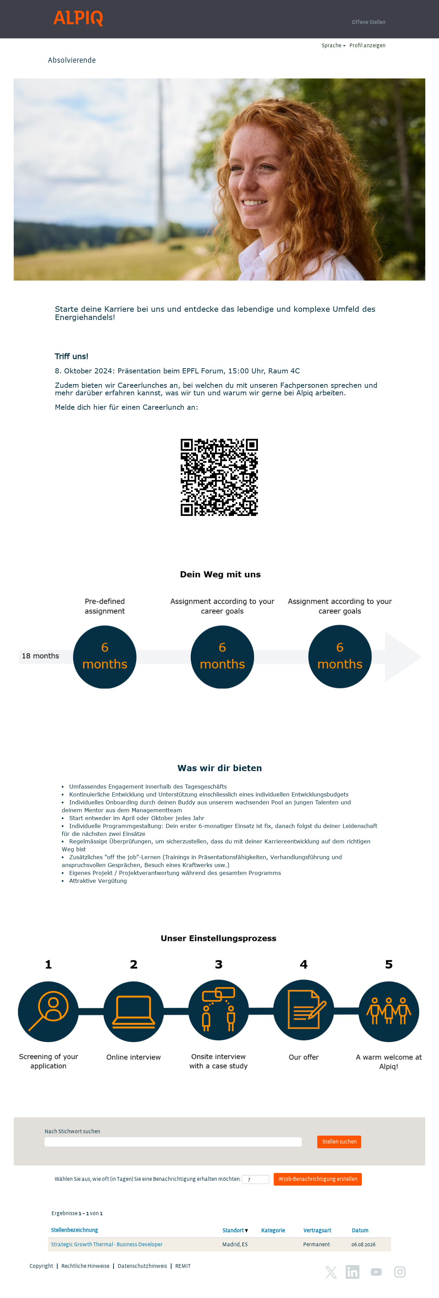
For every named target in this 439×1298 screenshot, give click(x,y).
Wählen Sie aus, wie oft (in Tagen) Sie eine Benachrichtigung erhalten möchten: (148, 1179)
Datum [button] (360, 1230)
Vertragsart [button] (317, 1230)
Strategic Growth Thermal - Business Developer (107, 1244)
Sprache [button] (332, 45)
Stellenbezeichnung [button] (74, 1230)
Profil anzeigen (367, 45)
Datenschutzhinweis (142, 1266)
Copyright (41, 1266)
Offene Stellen (368, 22)
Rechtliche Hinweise (85, 1266)
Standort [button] (234, 1230)
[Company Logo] (78, 18)
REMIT (183, 1266)
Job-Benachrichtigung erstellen (320, 1179)
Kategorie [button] (273, 1230)
